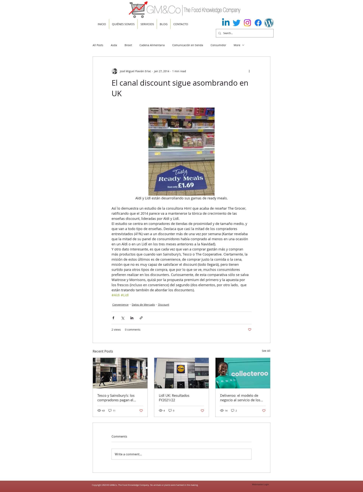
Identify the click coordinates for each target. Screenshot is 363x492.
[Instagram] (247, 22)
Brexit (128, 45)
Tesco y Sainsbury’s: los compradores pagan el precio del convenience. (116, 397)
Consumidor (218, 45)
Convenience (120, 304)
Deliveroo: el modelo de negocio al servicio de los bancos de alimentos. (240, 397)
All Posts (98, 45)
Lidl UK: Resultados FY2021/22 (174, 397)
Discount (163, 304)
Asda (114, 45)
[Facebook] (258, 22)
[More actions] (249, 71)
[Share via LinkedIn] (132, 318)
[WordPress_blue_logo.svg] (269, 22)
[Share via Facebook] (113, 318)
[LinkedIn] (225, 22)
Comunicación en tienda (187, 45)
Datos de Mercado (143, 304)
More (237, 45)
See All (266, 351)
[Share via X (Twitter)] (122, 318)
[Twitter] (236, 22)
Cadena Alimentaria (152, 45)
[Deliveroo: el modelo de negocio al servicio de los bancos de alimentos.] (243, 373)
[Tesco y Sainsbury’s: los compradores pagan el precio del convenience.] (120, 373)
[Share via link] (141, 318)
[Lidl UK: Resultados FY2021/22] (181, 373)
